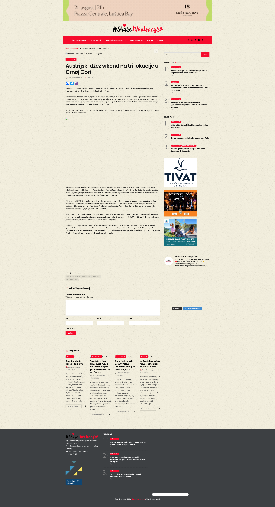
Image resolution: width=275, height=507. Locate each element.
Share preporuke (136, 40)
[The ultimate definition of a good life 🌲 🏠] (171, 283)
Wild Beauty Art (71, 280)
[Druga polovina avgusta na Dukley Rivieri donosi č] (171, 301)
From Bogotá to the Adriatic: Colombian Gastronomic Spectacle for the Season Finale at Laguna (189, 87)
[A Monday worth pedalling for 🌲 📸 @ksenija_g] (202, 301)
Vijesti (144, 356)
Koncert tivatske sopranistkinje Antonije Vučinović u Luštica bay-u (126, 475)
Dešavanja (74, 48)
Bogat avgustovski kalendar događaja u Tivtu (190, 138)
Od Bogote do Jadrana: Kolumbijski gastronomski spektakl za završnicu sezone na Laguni (189, 104)
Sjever (70, 356)
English (150, 40)
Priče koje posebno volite (116, 40)
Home (67, 48)
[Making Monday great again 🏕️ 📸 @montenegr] (202, 283)
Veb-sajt (132, 318)
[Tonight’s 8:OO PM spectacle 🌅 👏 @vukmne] (202, 273)
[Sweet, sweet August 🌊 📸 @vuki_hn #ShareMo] (187, 301)
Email (99, 318)
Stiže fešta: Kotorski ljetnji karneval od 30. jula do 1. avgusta (189, 126)
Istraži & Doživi (96, 40)
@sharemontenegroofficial (161, 494)
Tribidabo (96, 276)
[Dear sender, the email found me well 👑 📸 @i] (187, 273)
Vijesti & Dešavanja (78, 40)
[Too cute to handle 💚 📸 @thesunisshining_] (171, 292)
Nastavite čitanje (72, 406)
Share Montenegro (138, 499)
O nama (160, 40)
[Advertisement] (113, 253)
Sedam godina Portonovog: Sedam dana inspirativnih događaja (188, 150)
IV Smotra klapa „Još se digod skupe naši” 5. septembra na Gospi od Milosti (189, 71)
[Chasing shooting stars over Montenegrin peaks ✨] (187, 292)
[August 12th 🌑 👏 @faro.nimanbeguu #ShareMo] (202, 292)
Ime (67, 318)
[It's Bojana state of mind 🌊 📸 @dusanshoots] (171, 273)
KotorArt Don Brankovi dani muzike (78, 276)
